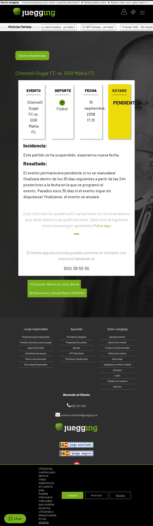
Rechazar (96, 495)
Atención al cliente (117, 342)
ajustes (44, 522)
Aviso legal (117, 359)
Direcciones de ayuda (36, 359)
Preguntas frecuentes (76, 342)
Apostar (76, 347)
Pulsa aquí (102, 225)
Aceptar (72, 495)
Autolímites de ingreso (35, 353)
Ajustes (120, 495)
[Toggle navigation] (142, 13)
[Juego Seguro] (76, 445)
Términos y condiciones (76, 359)
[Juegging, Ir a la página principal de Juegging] (27, 12)
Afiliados (117, 370)
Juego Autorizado (35, 347)
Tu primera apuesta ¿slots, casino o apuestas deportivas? (51, 2)
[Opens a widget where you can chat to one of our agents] (15, 519)
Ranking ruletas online (95, 2)
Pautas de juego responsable (35, 337)
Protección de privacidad (117, 347)
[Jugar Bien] (76, 453)
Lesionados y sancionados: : (45, 27)
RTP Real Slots (76, 353)
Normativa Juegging (76, 337)
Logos (117, 375)
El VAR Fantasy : (92, 27)
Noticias (117, 386)
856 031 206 (78, 406)
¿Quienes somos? (117, 337)
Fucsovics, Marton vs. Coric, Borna (55, 284)
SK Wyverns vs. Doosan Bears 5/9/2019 (56, 293)
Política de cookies (117, 353)
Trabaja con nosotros (117, 381)
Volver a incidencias (32, 55)
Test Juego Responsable (35, 364)
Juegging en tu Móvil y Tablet (117, 364)
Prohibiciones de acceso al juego (35, 342)
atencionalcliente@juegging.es (79, 415)
